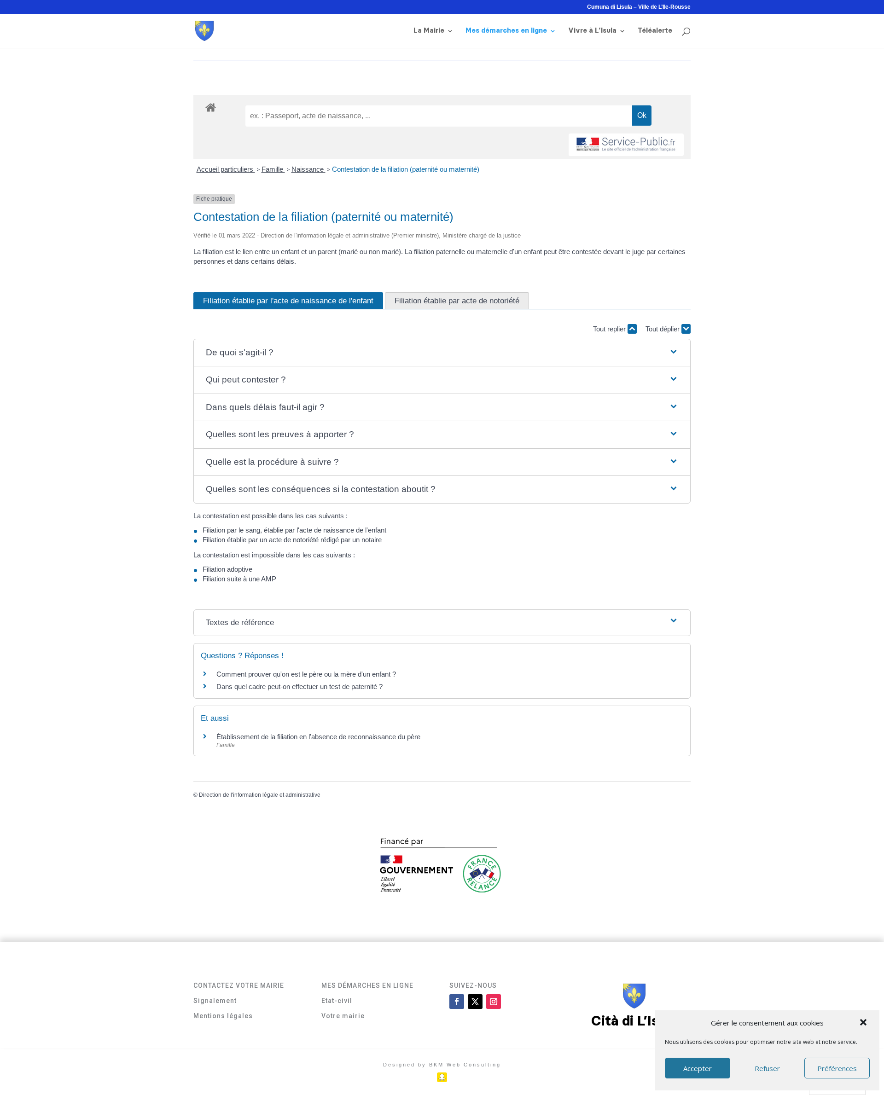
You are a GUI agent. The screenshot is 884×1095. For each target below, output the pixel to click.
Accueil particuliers (226, 169)
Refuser (767, 1068)
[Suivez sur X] (475, 1001)
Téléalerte (655, 31)
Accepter (697, 1068)
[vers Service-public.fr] (626, 144)
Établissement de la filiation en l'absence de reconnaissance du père (318, 737)
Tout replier (610, 329)
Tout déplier (663, 329)
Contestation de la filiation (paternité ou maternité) (405, 169)
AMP (268, 579)
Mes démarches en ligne (506, 31)
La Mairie (428, 31)
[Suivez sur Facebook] (456, 1001)
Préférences (837, 1068)
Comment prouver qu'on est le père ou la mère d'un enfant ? (306, 674)
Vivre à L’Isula (592, 31)
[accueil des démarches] (210, 107)
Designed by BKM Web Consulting (442, 1064)
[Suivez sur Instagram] (493, 1001)
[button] (864, 1023)
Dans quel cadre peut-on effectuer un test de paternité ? (299, 686)
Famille (273, 169)
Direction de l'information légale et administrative (259, 795)
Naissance (308, 169)
